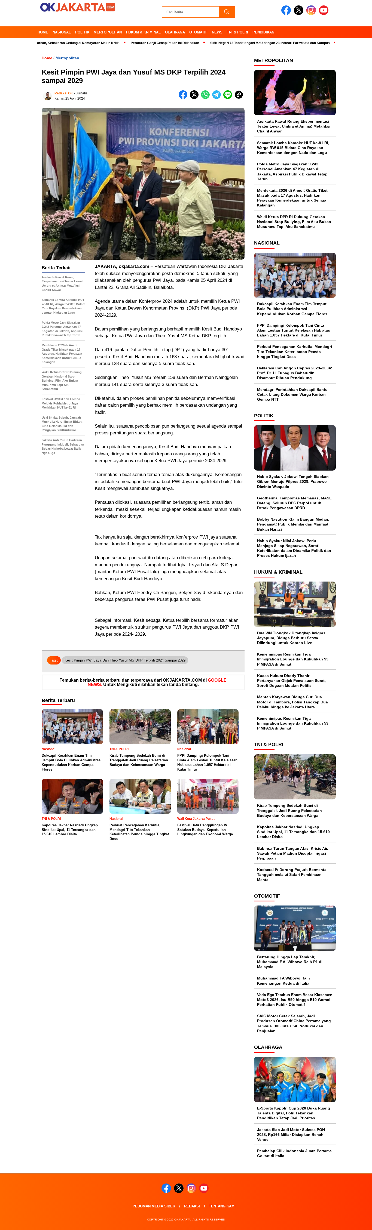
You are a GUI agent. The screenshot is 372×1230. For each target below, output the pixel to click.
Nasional (62, 32)
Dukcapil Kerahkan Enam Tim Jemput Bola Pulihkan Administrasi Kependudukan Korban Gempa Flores (292, 309)
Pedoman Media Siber (154, 1206)
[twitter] (299, 14)
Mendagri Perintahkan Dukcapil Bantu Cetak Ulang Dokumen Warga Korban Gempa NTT (292, 394)
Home (43, 32)
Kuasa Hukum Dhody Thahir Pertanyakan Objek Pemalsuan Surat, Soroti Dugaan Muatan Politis (291, 680)
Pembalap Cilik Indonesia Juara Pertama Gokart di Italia (294, 1153)
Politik (82, 32)
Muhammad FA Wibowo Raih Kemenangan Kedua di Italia (283, 980)
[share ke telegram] (217, 98)
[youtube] (324, 14)
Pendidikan (263, 32)
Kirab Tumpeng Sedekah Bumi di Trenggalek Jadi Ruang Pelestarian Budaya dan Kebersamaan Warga (289, 810)
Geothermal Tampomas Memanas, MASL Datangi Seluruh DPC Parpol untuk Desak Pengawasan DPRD (294, 503)
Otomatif (198, 32)
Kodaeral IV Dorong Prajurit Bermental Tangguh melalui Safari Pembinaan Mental (292, 874)
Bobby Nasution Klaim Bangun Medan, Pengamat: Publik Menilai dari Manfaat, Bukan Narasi (293, 524)
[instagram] (312, 14)
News (217, 32)
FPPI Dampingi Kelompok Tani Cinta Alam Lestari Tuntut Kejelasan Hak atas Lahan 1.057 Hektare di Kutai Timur (293, 330)
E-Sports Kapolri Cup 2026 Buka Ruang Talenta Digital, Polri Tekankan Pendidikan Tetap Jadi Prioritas (293, 1113)
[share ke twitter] (195, 98)
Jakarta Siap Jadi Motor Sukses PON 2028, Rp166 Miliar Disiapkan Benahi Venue (291, 1134)
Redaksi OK (63, 93)
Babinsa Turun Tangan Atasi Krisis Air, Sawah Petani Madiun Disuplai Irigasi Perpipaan (292, 853)
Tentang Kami (222, 1206)
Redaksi (192, 1206)
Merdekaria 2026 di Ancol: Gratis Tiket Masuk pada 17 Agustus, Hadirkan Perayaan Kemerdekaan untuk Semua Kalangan (292, 198)
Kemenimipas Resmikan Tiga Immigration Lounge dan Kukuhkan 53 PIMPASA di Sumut (292, 659)
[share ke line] (228, 98)
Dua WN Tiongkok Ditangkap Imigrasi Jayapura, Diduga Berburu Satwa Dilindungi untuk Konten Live (292, 638)
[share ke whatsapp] (206, 98)
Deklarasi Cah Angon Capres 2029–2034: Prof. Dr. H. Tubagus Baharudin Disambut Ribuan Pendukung (294, 373)
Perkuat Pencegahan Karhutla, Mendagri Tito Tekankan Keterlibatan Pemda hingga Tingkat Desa (294, 351)
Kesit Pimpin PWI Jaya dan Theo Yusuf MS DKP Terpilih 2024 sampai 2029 (125, 660)
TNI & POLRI (237, 32)
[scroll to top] (356, 1221)
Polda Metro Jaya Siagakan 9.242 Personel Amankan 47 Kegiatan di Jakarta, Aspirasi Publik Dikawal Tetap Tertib (292, 171)
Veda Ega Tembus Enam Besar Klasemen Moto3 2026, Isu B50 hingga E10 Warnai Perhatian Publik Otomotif (295, 1000)
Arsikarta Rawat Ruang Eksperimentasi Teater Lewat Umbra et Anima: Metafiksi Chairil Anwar (293, 126)
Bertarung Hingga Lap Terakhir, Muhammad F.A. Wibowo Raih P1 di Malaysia (289, 962)
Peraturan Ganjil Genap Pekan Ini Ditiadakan (137, 43)
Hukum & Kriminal (143, 32)
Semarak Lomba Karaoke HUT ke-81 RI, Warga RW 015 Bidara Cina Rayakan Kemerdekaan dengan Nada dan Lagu (293, 148)
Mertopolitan (108, 32)
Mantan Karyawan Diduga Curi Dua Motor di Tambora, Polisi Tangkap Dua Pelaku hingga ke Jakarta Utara (292, 702)
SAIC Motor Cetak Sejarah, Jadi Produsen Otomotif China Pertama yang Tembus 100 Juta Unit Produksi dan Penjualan (294, 1023)
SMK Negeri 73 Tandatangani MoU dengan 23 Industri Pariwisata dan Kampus (242, 43)
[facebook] (287, 14)
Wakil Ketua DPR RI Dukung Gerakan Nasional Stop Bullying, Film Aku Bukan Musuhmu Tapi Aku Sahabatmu (294, 222)
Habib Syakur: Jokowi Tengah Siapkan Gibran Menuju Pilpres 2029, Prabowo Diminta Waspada (293, 481)
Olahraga (175, 32)
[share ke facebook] (184, 98)
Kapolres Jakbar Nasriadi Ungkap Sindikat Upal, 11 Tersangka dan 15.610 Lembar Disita (293, 832)
